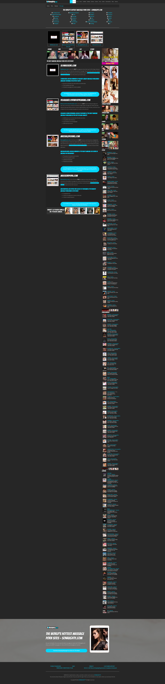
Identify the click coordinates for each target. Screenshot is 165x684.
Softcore (110, 21)
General (56, 6)
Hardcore (109, 14)
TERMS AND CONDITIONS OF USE (64, 668)
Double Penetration (56, 14)
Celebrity (84, 1)
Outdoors (74, 18)
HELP (73, 666)
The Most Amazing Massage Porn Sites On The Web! (66, 650)
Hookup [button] (88, 1)
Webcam (92, 16)
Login (71, 1)
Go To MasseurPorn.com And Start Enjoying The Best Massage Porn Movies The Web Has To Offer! (79, 204)
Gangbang (56, 16)
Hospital (56, 23)
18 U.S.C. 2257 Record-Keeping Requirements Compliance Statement (100, 668)
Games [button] (96, 1)
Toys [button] (100, 1)
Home (48, 6)
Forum (74, 1)
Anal (92, 18)
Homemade (56, 21)
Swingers (92, 14)
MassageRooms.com (83, 44)
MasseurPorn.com (96, 44)
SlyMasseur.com (54, 44)
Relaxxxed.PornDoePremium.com (69, 103)
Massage (61, 6)
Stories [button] (92, 1)
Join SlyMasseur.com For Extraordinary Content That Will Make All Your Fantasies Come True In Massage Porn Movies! (80, 94)
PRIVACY (91, 666)
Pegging (74, 19)
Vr (109, 23)
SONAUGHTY (97, 675)
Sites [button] (113, 1)
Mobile (110, 18)
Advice (103, 1)
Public (74, 23)
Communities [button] (108, 1)
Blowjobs (92, 19)
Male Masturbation (74, 12)
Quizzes (116, 1)
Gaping (56, 18)
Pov (110, 19)
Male (74, 14)
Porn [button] (77, 1)
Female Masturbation (92, 21)
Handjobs (109, 12)
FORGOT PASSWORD (55, 666)
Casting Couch (56, 12)
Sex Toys (92, 12)
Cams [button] (80, 1)
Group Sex (56, 19)
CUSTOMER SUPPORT (109, 666)
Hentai (110, 16)
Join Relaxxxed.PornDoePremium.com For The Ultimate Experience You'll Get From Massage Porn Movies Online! (80, 130)
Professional (74, 21)
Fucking (92, 23)
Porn (52, 6)
